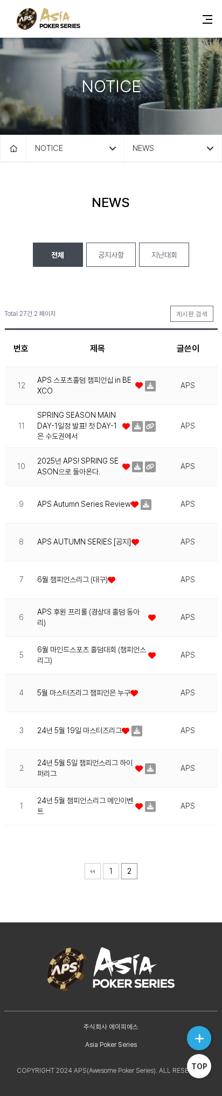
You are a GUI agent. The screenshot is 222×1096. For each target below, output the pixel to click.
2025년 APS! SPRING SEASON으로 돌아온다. (78, 466)
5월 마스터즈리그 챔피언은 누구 (83, 692)
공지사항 (111, 255)
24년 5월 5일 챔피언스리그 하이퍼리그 (85, 768)
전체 (57, 255)
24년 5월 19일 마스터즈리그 (79, 730)
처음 (93, 871)
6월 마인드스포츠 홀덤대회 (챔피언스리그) (91, 655)
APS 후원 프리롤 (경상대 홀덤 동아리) (88, 617)
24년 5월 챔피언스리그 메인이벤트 (85, 806)
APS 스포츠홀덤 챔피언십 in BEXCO (84, 385)
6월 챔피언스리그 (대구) (72, 579)
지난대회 (164, 255)
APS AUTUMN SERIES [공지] (84, 541)
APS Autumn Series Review (84, 504)
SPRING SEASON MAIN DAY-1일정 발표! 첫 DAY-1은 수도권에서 (77, 425)
